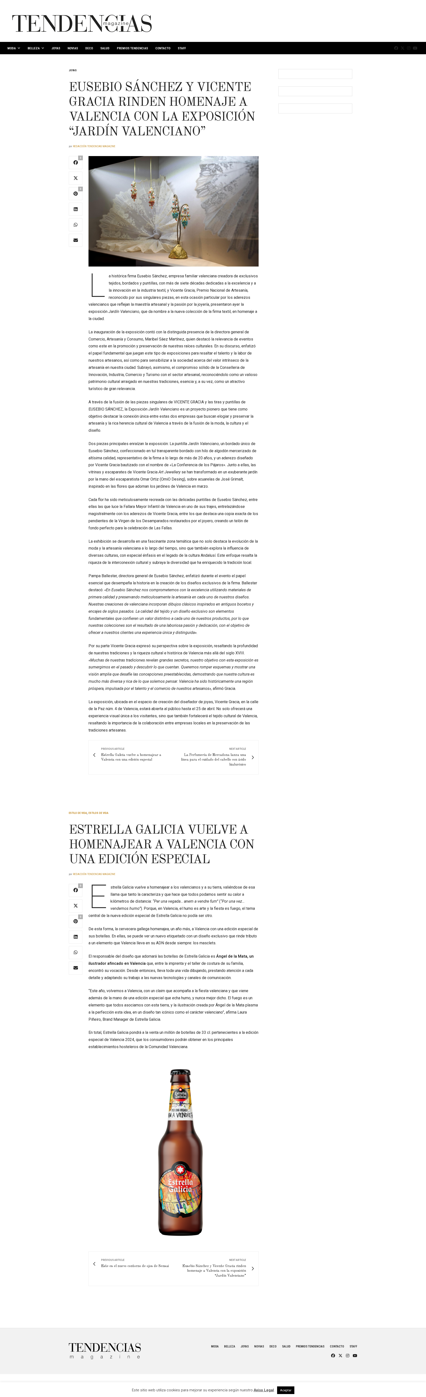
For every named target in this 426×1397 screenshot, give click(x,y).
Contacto (162, 48)
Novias (73, 48)
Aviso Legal (264, 1390)
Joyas (56, 48)
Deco (89, 48)
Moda (11, 48)
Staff (182, 48)
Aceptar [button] (285, 1390)
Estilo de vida (78, 813)
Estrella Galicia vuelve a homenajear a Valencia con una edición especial (161, 845)
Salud (104, 48)
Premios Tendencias (132, 48)
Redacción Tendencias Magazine (94, 146)
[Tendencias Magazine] (82, 21)
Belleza (34, 48)
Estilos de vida (98, 813)
